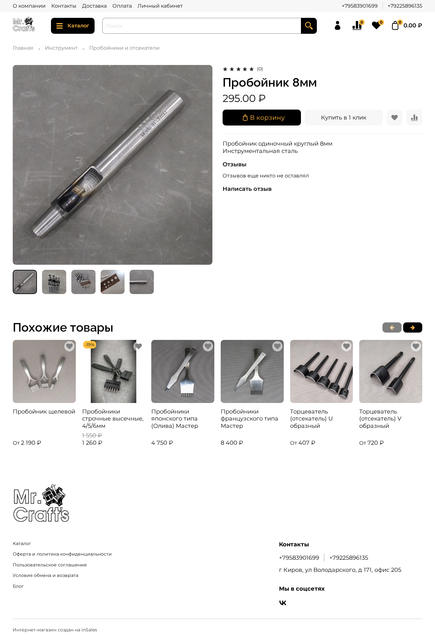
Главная (23, 48)
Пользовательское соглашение (50, 565)
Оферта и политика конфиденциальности (62, 554)
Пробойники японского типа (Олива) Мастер (174, 418)
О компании (29, 6)
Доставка (94, 6)
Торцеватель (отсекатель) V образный (380, 418)
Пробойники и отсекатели (124, 48)
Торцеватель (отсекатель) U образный (311, 418)
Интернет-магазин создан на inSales (55, 630)
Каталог (78, 26)
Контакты (63, 6)
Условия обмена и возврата (45, 575)
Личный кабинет (160, 6)
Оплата (122, 6)
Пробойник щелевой (44, 411)
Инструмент (61, 48)
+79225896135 (405, 6)
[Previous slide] (23, 164)
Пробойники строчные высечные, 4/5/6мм (113, 418)
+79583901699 (360, 6)
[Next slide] (202, 164)
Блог (18, 586)
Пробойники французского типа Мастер (249, 418)
